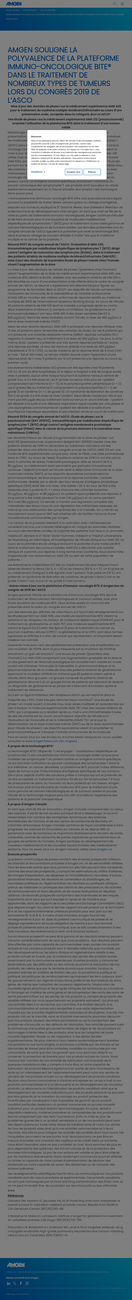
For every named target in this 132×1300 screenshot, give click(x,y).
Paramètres (37, 172)
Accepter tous (74, 172)
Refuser (92, 172)
